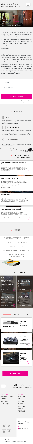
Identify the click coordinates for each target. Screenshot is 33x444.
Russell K (25, 251)
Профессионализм (13, 127)
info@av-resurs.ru (23, 428)
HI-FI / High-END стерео (16, 21)
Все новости (15, 373)
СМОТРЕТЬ (4, 289)
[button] (2, 292)
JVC (22, 246)
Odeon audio (10, 251)
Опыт (7, 117)
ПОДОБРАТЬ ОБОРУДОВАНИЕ (16, 96)
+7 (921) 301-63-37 (23, 427)
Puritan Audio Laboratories (16, 255)
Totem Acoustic (12, 238)
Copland (13, 246)
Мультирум (27, 19)
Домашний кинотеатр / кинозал (6, 21)
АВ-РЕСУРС (10, 4)
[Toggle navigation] (28, 5)
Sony (26, 238)
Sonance (9, 242)
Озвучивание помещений (11, 25)
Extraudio (22, 242)
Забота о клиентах (12, 139)
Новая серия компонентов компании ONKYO (15, 325)
